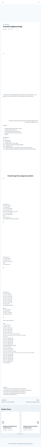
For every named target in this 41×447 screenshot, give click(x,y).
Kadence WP (30, 443)
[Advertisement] (20, 11)
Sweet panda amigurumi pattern (33, 401)
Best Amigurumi (6, 24)
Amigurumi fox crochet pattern (7, 401)
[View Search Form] (3, 2)
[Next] (38, 422)
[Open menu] (39, 2)
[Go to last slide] (3, 422)
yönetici (5, 29)
